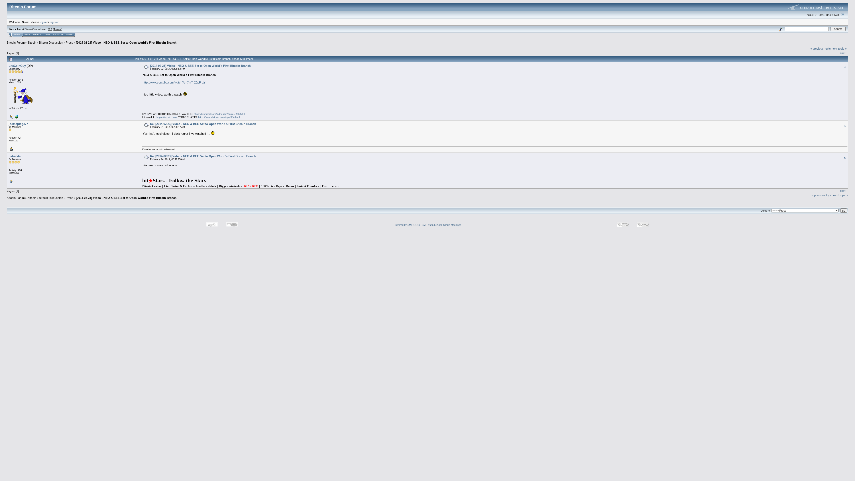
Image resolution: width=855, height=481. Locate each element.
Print (842, 53)
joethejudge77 (18, 124)
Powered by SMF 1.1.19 (407, 225)
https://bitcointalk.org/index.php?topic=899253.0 (219, 114)
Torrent (57, 29)
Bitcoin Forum (16, 42)
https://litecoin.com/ (167, 117)
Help (27, 34)
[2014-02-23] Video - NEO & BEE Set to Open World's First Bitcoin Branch (126, 42)
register (54, 22)
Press (69, 42)
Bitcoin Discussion (51, 42)
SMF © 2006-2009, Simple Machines (441, 225)
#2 (845, 125)
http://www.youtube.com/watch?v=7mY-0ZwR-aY (174, 82)
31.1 (50, 29)
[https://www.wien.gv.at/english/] (16, 116)
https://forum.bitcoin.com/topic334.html (219, 117)
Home (17, 34)
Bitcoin (31, 42)
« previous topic (820, 48)
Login (47, 34)
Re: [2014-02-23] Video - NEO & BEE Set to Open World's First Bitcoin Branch (203, 124)
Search (37, 34)
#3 (845, 158)
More (69, 34)
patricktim (15, 156)
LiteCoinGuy (17, 65)
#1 (845, 67)
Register (58, 34)
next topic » (839, 48)
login (43, 22)
